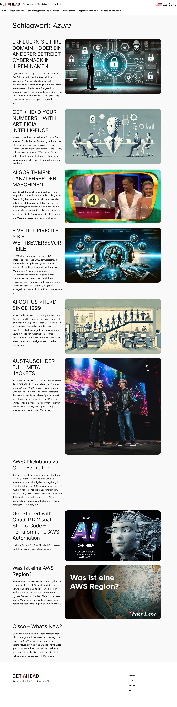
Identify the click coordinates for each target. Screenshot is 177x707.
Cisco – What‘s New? (37, 626)
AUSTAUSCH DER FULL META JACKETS (34, 367)
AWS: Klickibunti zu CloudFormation (35, 465)
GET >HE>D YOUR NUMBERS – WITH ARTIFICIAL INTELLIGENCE (35, 121)
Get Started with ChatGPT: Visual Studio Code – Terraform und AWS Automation (36, 525)
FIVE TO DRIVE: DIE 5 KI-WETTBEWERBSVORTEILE (37, 240)
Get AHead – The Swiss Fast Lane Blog (42, 4)
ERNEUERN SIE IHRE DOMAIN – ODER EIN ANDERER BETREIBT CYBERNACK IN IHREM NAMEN (37, 54)
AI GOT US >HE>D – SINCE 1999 (36, 305)
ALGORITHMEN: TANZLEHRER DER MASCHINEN (34, 178)
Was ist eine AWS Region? (33, 571)
